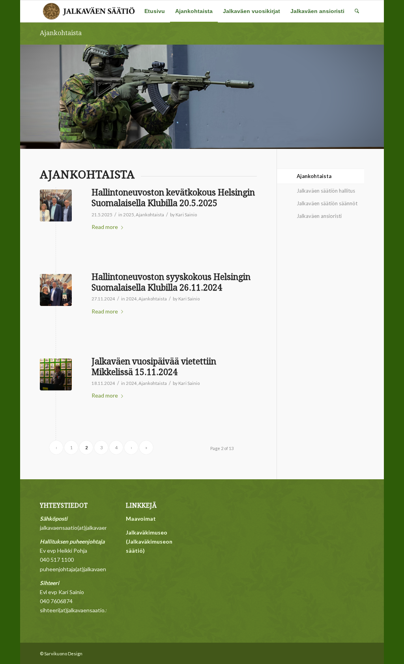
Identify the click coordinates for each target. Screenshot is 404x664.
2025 (128, 214)
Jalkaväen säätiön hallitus (326, 191)
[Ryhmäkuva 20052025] (56, 205)
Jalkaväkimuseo (146, 532)
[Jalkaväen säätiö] (89, 11)
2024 (131, 298)
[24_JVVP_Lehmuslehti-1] (56, 374)
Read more (105, 226)
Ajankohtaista (61, 33)
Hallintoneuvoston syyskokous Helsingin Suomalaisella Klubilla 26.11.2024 (171, 282)
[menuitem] (154, 11)
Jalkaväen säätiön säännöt (327, 203)
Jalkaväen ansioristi (319, 216)
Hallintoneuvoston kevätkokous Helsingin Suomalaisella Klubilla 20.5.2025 (173, 198)
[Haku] (357, 11)
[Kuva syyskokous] (56, 290)
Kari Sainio (186, 214)
